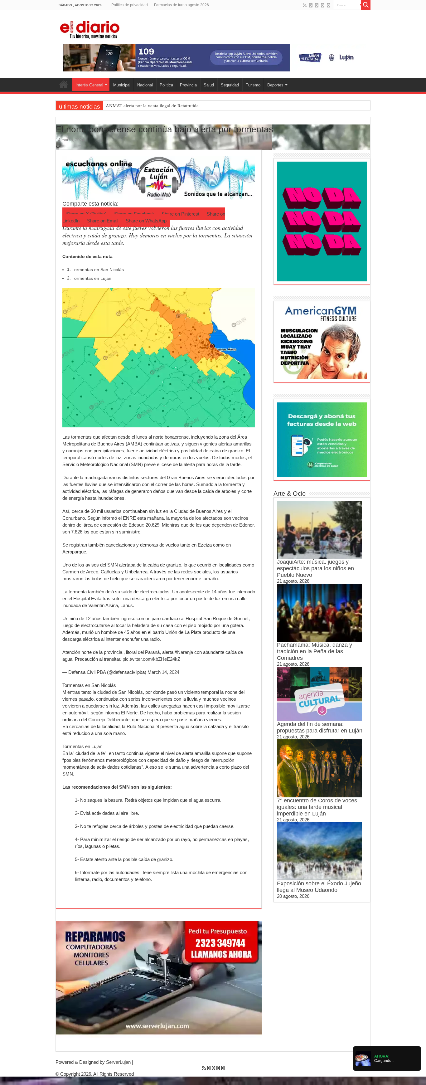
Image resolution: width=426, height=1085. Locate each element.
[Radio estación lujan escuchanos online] (158, 177)
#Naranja (184, 652)
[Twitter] (316, 5)
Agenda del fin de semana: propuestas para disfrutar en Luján (319, 727)
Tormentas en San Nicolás (98, 269)
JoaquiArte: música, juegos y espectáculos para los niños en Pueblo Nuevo (315, 568)
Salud (209, 85)
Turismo (253, 85)
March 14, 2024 (163, 672)
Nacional (145, 85)
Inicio (64, 84)
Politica (166, 85)
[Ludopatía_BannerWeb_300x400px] (322, 221)
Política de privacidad (129, 5)
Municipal (121, 85)
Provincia (188, 85)
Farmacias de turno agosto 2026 (181, 5)
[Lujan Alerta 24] (213, 57)
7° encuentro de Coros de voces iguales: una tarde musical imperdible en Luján (317, 807)
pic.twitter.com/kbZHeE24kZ (151, 659)
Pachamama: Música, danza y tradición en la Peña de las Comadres (314, 651)
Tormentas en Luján (91, 278)
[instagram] (328, 5)
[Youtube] (322, 5)
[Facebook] (310, 5)
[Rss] (304, 5)
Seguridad (230, 85)
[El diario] (89, 28)
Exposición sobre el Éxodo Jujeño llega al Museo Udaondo (319, 886)
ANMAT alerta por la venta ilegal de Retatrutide (152, 105)
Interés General (89, 85)
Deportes (275, 85)
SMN (125, 787)
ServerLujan (118, 1062)
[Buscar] (365, 5)
